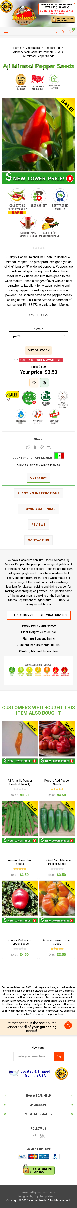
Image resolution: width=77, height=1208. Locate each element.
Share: (38, 439)
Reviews (38, 524)
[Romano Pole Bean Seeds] (20, 818)
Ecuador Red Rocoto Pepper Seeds (20, 941)
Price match (44, 382)
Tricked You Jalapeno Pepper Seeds (57, 862)
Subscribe (59, 1056)
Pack (37, 328)
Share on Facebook (35, 447)
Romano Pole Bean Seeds (20, 862)
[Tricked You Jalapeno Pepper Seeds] (57, 818)
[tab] (38, 478)
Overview (38, 477)
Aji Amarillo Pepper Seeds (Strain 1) (20, 782)
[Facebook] (34, 1136)
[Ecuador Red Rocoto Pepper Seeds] (20, 898)
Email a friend (49, 447)
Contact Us (38, 540)
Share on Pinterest (42, 447)
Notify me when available (41, 360)
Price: (34, 366)
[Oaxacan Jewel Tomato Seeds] (57, 898)
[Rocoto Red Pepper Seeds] (57, 738)
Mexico (46, 457)
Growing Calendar (38, 509)
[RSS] (42, 1136)
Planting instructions (38, 493)
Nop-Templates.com (46, 1196)
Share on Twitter (28, 447)
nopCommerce (46, 1192)
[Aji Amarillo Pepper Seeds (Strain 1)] (20, 738)
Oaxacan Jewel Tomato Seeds (57, 941)
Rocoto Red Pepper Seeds (57, 782)
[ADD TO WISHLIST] (33, 382)
